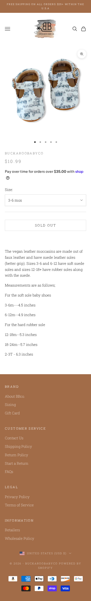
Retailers (12, 529)
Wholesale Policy (19, 538)
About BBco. (15, 396)
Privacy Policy (17, 496)
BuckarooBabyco (24, 153)
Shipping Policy (18, 446)
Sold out (45, 225)
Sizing (10, 404)
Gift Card (12, 413)
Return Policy (16, 454)
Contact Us (14, 437)
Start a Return (16, 463)
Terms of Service (19, 504)
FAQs (9, 471)
